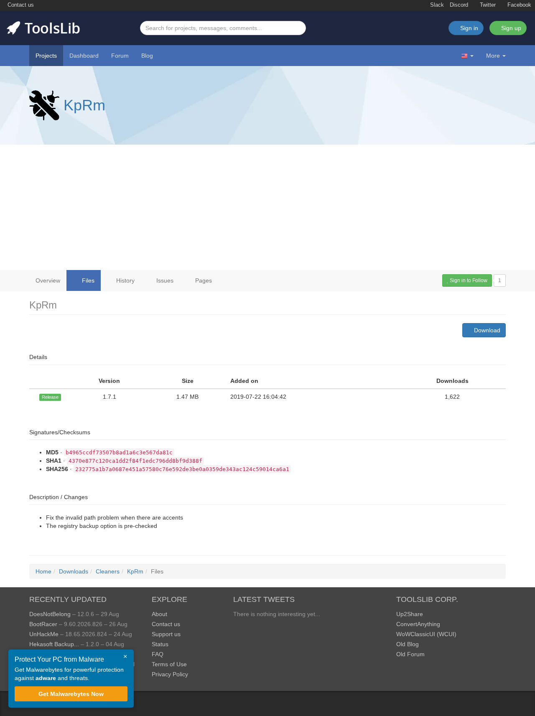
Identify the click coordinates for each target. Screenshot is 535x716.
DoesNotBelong (50, 614)
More (493, 55)
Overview (48, 280)
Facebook (518, 5)
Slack (436, 5)
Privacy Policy (170, 674)
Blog (147, 55)
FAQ (157, 654)
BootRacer (43, 624)
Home (43, 571)
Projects (46, 55)
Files (87, 280)
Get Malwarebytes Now (71, 694)
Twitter (487, 5)
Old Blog (407, 644)
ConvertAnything (418, 624)
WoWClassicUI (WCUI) (426, 634)
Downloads (73, 571)
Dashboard (84, 55)
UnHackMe (44, 634)
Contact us (20, 5)
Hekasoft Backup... (54, 644)
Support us (166, 634)
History (125, 280)
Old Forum (410, 654)
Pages (203, 280)
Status (160, 644)
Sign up (510, 28)
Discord (459, 5)
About (159, 614)
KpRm (84, 105)
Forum (120, 55)
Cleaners (108, 571)
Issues (164, 280)
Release (50, 397)
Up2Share (409, 614)
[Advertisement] (267, 207)
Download (486, 330)
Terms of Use (169, 664)
